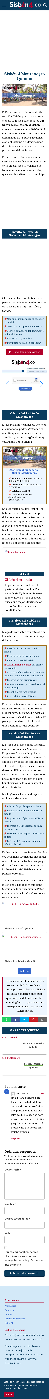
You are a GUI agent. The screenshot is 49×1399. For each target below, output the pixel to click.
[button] (24, 352)
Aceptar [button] (8, 1394)
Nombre (10, 1204)
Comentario (12, 1169)
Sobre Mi (9, 1323)
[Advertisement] (24, 37)
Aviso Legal (10, 1306)
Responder (16, 1138)
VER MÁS (24, 574)
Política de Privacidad (15, 1318)
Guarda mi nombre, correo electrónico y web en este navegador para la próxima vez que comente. (24, 1258)
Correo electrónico (17, 1218)
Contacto (9, 1310)
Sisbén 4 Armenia (18, 580)
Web (7, 1233)
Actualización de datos (19, 664)
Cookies (8, 1314)
